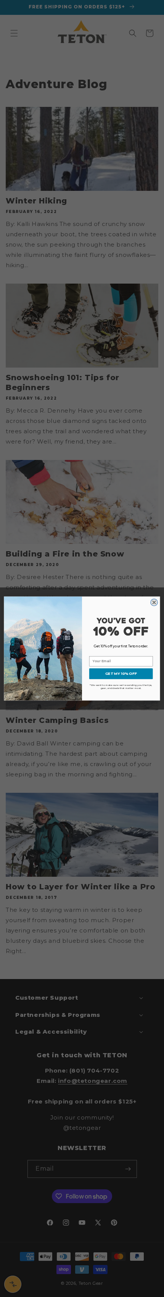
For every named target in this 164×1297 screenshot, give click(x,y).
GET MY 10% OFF (121, 673)
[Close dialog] (154, 602)
